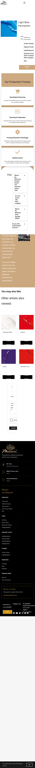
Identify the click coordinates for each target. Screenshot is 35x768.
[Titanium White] (8, 322)
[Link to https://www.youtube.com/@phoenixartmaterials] (17, 613)
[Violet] (8, 356)
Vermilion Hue (24, 366)
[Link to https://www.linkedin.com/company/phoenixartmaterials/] (28, 613)
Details (9, 343)
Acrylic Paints (5, 522)
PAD (3, 511)
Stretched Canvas (6, 503)
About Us (4, 577)
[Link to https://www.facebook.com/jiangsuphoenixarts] (14, 613)
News (3, 566)
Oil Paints (4, 520)
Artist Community (6, 580)
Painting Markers (6, 555)
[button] (20, 183)
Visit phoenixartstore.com (10, 595)
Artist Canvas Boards (7, 508)
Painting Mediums (6, 527)
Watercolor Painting (6, 525)
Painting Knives (6, 543)
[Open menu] (24, 3)
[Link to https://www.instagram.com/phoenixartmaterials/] (22, 613)
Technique (4, 563)
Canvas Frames (6, 552)
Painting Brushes (6, 536)
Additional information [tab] (22, 38)
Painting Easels (6, 538)
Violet (4, 366)
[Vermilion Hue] (26, 356)
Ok (29, 765)
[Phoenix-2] (3, 1)
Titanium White (7, 332)
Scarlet (22, 332)
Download (4, 568)
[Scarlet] (26, 322)
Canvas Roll (5, 501)
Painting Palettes (6, 541)
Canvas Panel (5, 506)
